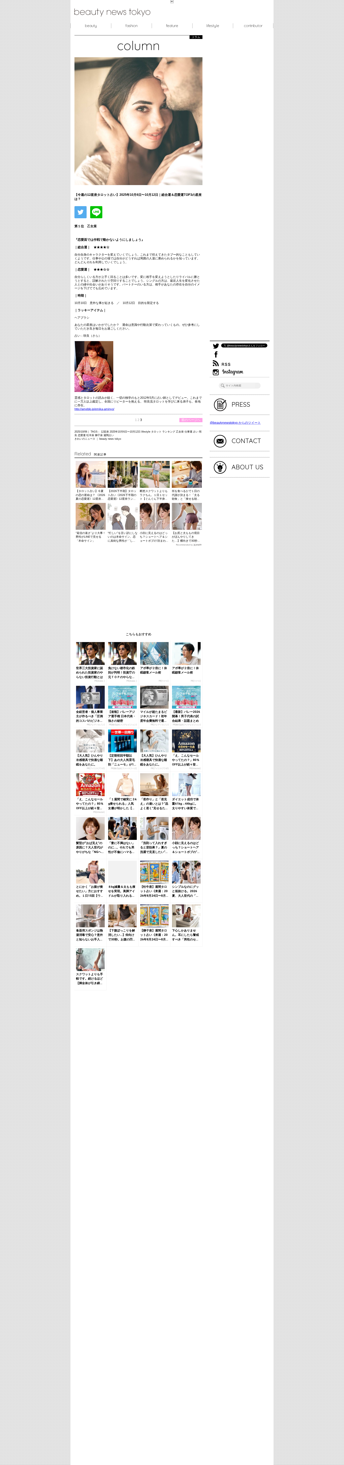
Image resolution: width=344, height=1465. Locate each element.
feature (172, 25)
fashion (131, 25)
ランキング (169, 431)
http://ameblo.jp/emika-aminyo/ (94, 409)
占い (196, 431)
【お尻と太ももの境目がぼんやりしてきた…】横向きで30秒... (186, 536)
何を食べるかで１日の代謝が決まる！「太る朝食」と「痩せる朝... (186, 494)
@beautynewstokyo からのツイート (235, 422)
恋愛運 (82, 435)
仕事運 (189, 431)
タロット (156, 431)
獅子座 (99, 435)
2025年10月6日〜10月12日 (125, 431)
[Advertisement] (138, 586)
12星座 (105, 431)
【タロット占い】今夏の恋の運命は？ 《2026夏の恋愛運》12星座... (90, 494)
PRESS (241, 404)
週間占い (109, 435)
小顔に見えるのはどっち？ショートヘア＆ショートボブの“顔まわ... (154, 536)
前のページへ (190, 420)
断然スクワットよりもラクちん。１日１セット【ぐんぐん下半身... (154, 494)
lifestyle (212, 25)
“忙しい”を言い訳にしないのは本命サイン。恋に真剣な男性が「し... (123, 536)
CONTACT (246, 441)
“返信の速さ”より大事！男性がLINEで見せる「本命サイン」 (91, 536)
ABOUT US (247, 467)
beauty (91, 25)
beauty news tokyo (110, 438)
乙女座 (180, 431)
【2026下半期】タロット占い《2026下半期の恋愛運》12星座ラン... (122, 494)
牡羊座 (90, 435)
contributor (253, 25)
